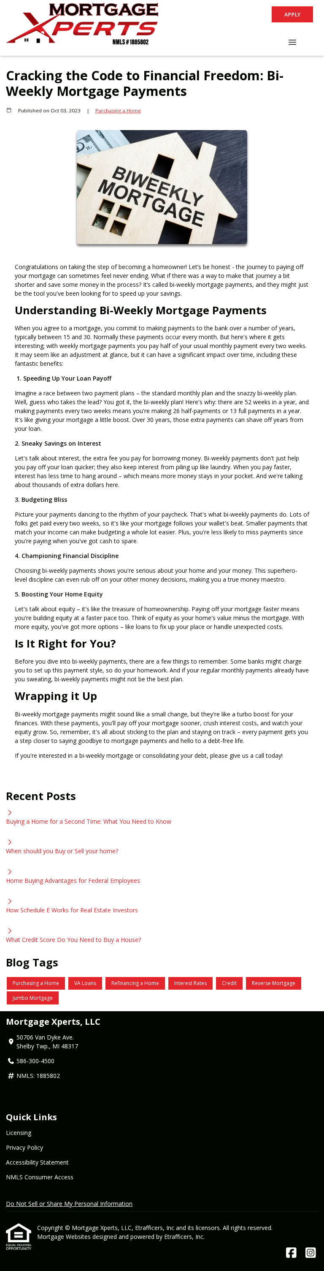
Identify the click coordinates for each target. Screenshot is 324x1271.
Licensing (18, 1133)
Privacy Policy (24, 1147)
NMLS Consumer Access (39, 1177)
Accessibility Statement (37, 1162)
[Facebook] (291, 1253)
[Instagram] (310, 1253)
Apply (292, 14)
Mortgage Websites (64, 1237)
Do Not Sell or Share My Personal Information (69, 1204)
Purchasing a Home (118, 110)
